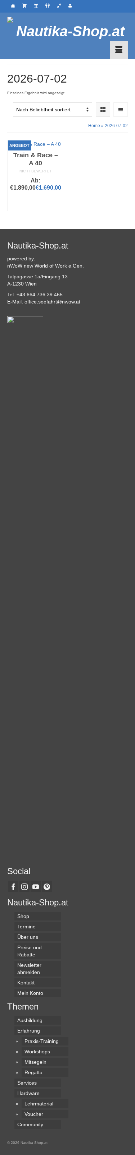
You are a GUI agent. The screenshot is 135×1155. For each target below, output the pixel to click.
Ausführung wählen (36, 202)
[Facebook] (13, 886)
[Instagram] (24, 886)
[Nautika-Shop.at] (67, 31)
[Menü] (119, 50)
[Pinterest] (47, 886)
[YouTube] (36, 886)
